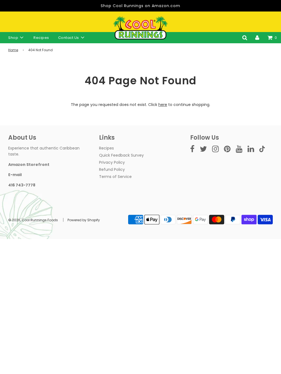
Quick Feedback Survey (121, 155)
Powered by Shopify (84, 220)
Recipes (41, 37)
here (162, 104)
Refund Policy (112, 169)
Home (13, 50)
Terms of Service (115, 176)
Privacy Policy (112, 162)
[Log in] (257, 37)
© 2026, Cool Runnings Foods (33, 220)
